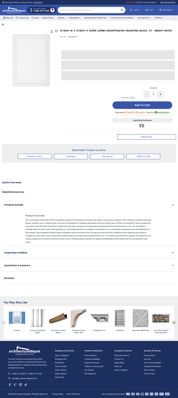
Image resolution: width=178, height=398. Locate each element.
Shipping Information (152, 366)
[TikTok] (25, 385)
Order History (60, 370)
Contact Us (119, 359)
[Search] (122, 10)
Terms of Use (149, 374)
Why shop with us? (122, 355)
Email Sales (71, 156)
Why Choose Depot (168, 2)
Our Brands (89, 370)
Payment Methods (92, 363)
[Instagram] (20, 385)
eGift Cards (59, 377)
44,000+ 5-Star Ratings (145, 2)
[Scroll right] (174, 17)
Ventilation (158, 18)
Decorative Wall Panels (140, 330)
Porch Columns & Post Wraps (122, 18)
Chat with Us (107, 156)
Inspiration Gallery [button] (15, 252)
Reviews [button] (9, 278)
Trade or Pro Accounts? (94, 366)
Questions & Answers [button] (17, 265)
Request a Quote (34, 156)
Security (147, 359)
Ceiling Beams (74, 18)
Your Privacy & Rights (152, 363)
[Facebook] (9, 385)
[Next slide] (174, 322)
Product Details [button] (13, 204)
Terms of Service (73, 394)
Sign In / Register (62, 355)
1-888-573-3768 (143, 156)
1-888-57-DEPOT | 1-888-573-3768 (27, 374)
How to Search (91, 355)
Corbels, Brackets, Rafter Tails (95, 18)
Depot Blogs (119, 363)
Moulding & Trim (143, 18)
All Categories (90, 374)
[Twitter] (15, 385)
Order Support (61, 374)
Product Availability (92, 359)
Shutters (61, 18)
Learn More (38, 2)
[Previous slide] (4, 322)
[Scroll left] (171, 17)
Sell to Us (118, 366)
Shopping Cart (61, 359)
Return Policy (149, 370)
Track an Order (61, 366)
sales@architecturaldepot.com (24, 378)
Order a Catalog (120, 370)
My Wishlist (59, 363)
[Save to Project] (56, 31)
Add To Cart (142, 105)
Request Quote (146, 137)
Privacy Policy (149, 355)
